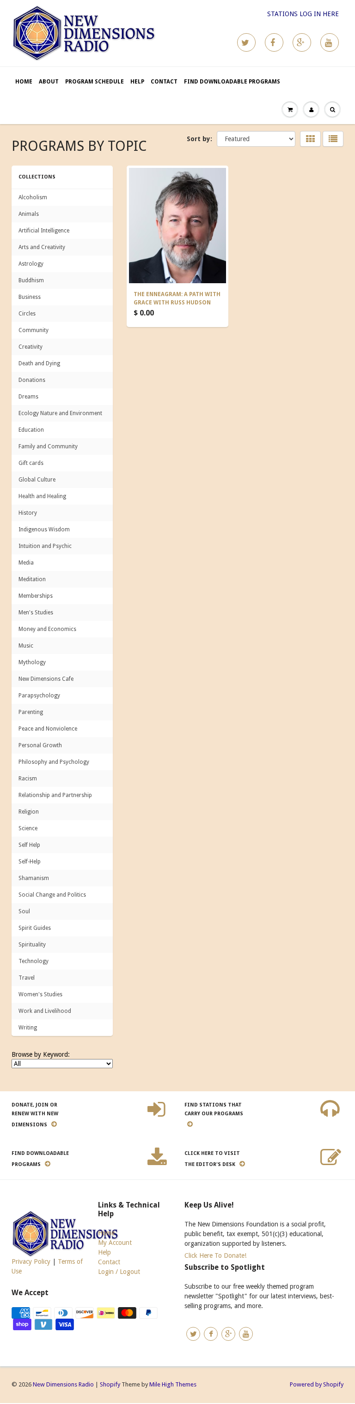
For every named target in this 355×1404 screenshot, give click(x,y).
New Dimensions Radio (63, 1384)
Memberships (35, 596)
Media (26, 562)
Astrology (30, 264)
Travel (26, 978)
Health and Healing (42, 496)
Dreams (28, 396)
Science (27, 828)
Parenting (30, 712)
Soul (24, 911)
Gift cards (30, 463)
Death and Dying (39, 363)
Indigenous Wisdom (44, 529)
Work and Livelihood (44, 1011)
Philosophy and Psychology (53, 762)
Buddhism (31, 280)
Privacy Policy (31, 1261)
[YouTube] (329, 42)
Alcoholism (32, 197)
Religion (28, 812)
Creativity (30, 347)
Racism (27, 778)
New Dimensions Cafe (45, 679)
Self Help (29, 845)
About (49, 81)
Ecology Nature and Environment (60, 413)
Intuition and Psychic (45, 546)
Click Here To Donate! (215, 1255)
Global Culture (36, 479)
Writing (27, 1027)
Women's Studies (40, 994)
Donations (31, 380)
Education (31, 430)
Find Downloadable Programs (232, 81)
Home (23, 81)
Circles (27, 313)
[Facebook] (274, 42)
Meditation (32, 579)
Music (25, 646)
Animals (28, 214)
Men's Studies (35, 612)
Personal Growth (40, 745)
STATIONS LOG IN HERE (303, 14)
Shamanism (33, 878)
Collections (36, 177)
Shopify (110, 1384)
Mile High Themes (172, 1384)
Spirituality (32, 944)
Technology (33, 961)
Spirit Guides (34, 928)
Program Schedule (94, 81)
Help (137, 81)
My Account (115, 1242)
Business (29, 297)
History (27, 513)
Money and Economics (47, 629)
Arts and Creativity (41, 247)
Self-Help (29, 861)
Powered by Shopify (316, 1384)
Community (33, 330)
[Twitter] (246, 42)
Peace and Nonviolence (47, 729)
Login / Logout (119, 1271)
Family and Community (48, 446)
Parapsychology (39, 695)
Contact (164, 81)
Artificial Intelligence (43, 230)
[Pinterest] (302, 42)
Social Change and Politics (52, 895)
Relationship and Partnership (55, 795)
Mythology (32, 662)
